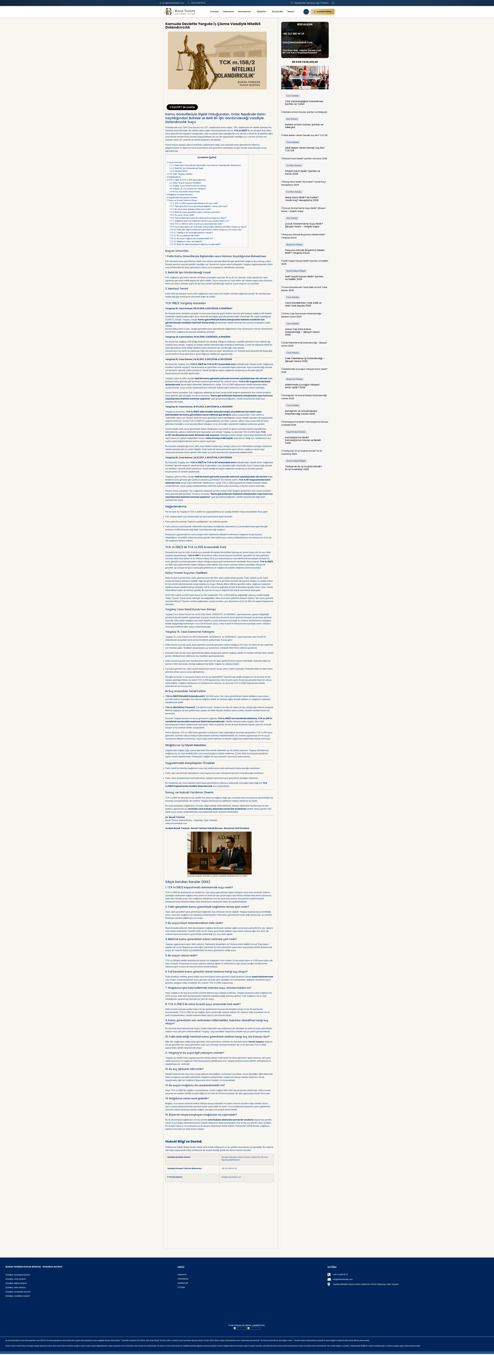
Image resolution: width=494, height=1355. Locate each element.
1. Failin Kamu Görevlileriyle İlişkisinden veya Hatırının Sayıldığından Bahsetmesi (205, 165)
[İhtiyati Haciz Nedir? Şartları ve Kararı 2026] (304, 158)
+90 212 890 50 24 (198, 3)
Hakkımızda (228, 12)
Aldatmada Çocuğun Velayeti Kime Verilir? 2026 (302, 386)
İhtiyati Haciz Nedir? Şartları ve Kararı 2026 (302, 172)
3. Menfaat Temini (178, 171)
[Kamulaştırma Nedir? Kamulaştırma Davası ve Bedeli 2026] (305, 424)
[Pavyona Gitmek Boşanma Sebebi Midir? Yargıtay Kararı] (305, 237)
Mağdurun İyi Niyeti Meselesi (180, 194)
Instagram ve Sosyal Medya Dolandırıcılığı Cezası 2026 (301, 412)
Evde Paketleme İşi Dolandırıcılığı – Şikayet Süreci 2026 (305, 360)
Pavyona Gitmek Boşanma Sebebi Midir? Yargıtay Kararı (304, 252)
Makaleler (261, 12)
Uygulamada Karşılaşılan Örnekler (182, 197)
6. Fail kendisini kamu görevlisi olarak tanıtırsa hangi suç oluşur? (198, 218)
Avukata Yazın (324, 11)
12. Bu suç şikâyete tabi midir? (184, 235)
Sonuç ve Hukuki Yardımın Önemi (182, 200)
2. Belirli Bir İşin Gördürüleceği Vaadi (186, 168)
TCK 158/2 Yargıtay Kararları (179, 174)
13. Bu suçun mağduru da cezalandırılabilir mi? (191, 238)
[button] (219, 93)
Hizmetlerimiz (244, 12)
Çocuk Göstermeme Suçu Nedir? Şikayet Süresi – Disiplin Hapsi (304, 225)
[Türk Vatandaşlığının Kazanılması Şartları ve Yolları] (305, 88)
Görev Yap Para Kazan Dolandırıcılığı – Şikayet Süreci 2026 (302, 332)
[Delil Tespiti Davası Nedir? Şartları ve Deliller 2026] (305, 264)
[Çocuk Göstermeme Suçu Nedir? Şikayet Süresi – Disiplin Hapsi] (305, 211)
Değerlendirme (174, 177)
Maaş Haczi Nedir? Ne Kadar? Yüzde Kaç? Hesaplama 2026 (302, 199)
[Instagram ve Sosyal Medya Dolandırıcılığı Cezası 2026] (305, 398)
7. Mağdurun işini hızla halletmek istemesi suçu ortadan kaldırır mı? (199, 221)
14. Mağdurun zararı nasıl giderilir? (186, 241)
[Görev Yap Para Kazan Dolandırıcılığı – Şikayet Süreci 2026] (305, 316)
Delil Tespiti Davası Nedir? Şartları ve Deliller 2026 (304, 278)
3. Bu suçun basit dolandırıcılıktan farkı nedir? (190, 209)
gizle (212, 157)
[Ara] (306, 11)
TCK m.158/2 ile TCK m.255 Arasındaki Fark (186, 180)
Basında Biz (277, 12)
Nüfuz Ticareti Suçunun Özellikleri (185, 183)
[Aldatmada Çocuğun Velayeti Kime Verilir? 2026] (305, 372)
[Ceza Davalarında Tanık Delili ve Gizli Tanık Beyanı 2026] (305, 290)
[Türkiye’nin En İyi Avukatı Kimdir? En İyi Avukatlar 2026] (305, 453)
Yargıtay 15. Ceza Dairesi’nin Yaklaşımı (188, 189)
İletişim (291, 12)
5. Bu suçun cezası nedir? (182, 215)
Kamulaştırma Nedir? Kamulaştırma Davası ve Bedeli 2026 (303, 440)
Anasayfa (214, 12)
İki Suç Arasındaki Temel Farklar (185, 191)
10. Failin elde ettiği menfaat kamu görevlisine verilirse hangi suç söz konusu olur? (206, 229)
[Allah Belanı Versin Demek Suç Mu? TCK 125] (304, 135)
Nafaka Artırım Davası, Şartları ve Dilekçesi (304, 126)
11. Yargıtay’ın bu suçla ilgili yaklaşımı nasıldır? (191, 232)
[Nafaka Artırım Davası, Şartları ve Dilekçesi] (304, 112)
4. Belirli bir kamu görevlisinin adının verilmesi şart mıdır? (195, 212)
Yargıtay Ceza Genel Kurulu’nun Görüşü (188, 186)
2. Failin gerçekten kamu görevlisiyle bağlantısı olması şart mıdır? (199, 206)
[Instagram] (332, 3)
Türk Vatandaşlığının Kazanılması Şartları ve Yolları (304, 103)
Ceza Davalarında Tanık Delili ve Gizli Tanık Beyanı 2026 (303, 304)
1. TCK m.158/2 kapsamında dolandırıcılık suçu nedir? (194, 203)
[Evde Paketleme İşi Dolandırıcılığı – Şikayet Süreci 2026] (305, 345)
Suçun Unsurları (174, 162)
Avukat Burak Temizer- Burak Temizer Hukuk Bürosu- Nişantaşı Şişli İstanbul (207, 828)
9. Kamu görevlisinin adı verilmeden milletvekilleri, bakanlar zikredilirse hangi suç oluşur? (208, 227)
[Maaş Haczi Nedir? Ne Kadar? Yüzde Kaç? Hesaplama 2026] (305, 184)
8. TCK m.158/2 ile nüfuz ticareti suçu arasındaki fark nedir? (196, 224)
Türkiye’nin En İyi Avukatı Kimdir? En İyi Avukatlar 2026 (303, 468)
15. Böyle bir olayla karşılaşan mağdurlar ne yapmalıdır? (195, 244)
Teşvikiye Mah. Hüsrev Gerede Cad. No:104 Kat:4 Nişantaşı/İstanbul (302, 51)
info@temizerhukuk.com (173, 3)
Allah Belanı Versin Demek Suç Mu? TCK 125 (305, 149)
